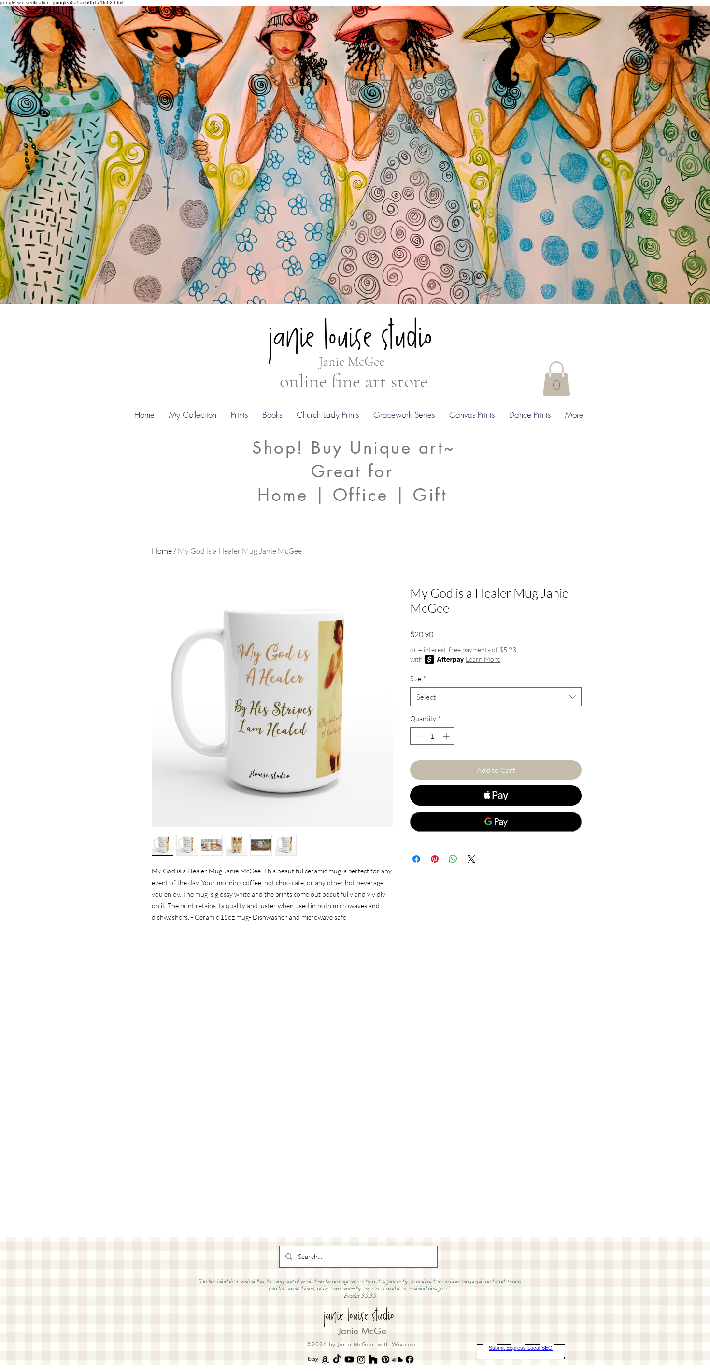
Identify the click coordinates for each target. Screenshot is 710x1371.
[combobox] (496, 696)
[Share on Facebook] (416, 859)
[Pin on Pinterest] (434, 859)
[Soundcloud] (397, 1359)
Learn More (483, 659)
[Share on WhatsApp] (453, 859)
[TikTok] (337, 1359)
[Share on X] (471, 859)
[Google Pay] (496, 822)
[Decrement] (418, 736)
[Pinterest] (385, 1359)
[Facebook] (409, 1359)
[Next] (656, 154)
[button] (556, 378)
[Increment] (447, 736)
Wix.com (404, 1344)
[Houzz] (373, 1359)
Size (418, 678)
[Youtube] (349, 1359)
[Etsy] (313, 1359)
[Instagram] (361, 1359)
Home (162, 551)
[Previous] (54, 154)
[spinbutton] (432, 736)
